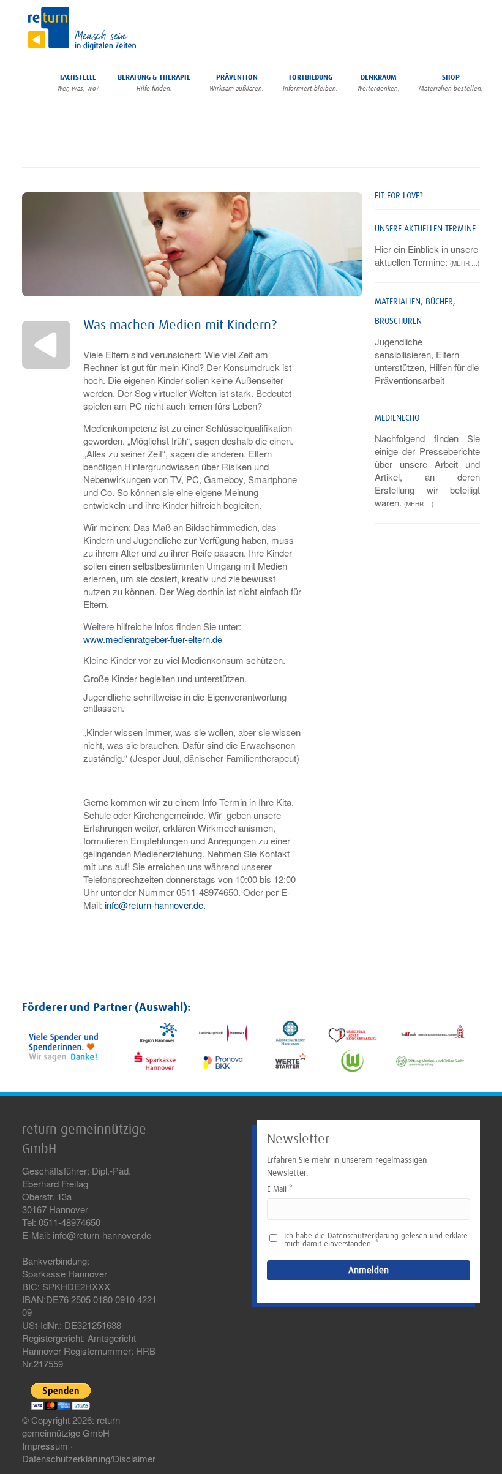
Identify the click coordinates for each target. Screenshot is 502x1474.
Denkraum (378, 83)
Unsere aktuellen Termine (425, 229)
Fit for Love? (399, 196)
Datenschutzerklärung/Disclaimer (88, 1458)
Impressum (45, 1445)
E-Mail (277, 1190)
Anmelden (368, 1270)
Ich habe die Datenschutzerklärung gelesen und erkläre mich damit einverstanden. (376, 1240)
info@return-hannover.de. (155, 904)
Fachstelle (78, 83)
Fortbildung (310, 83)
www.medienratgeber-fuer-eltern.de (152, 639)
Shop (451, 83)
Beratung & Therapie (154, 83)
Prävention (236, 83)
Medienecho (397, 418)
